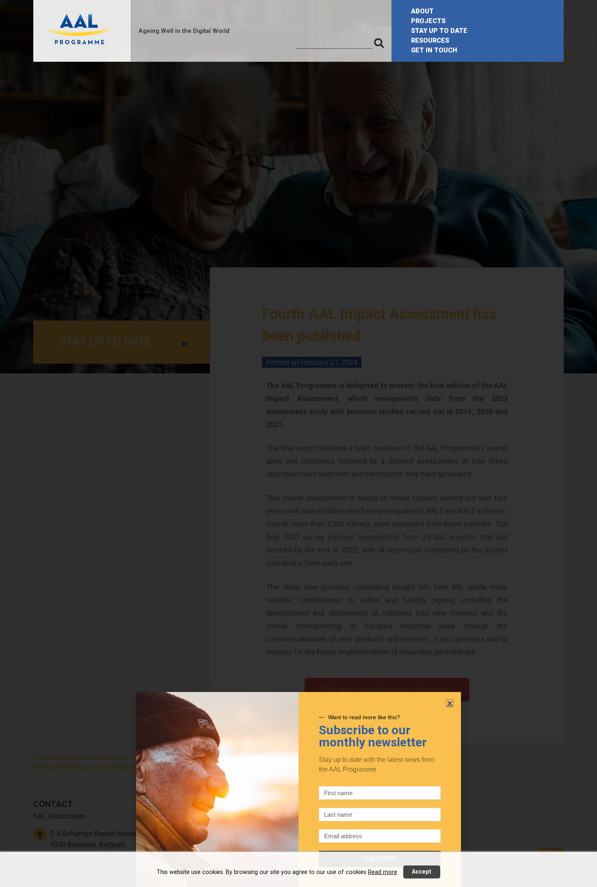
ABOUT (422, 11)
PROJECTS (428, 21)
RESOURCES (430, 40)
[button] (450, 703)
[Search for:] (334, 42)
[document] (298, 443)
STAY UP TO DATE (439, 31)
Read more (382, 872)
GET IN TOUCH (434, 50)
